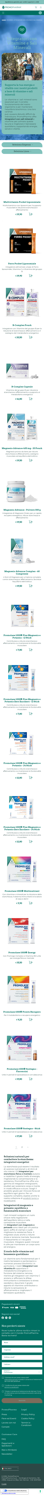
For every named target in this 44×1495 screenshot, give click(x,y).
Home (4, 20)
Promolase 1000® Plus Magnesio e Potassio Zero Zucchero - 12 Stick (22, 700)
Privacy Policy (28, 1414)
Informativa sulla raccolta (9, 1493)
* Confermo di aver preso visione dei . (16, 1386)
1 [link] (16, 1147)
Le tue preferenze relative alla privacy (17, 1490)
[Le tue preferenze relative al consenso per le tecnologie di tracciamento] (40, 1491)
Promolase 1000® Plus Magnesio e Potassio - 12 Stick (22, 636)
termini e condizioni (11, 1387)
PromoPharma (13, 1476)
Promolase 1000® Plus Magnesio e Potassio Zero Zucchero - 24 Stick (22, 828)
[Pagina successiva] (27, 1147)
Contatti (6, 1427)
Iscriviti (22, 1400)
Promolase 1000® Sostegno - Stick (22, 1128)
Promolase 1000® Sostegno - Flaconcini (22, 1070)
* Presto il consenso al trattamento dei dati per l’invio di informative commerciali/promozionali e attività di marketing (22, 1393)
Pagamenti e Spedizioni (8, 1444)
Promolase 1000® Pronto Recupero (22, 1012)
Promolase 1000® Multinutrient (22, 891)
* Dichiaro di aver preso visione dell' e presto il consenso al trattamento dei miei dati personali (23, 1379)
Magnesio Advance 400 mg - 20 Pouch (22, 448)
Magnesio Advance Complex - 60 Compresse (22, 572)
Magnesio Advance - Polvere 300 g (22, 510)
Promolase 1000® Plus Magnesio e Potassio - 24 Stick (22, 764)
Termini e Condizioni (26, 1424)
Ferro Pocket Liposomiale (22, 264)
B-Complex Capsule (22, 387)
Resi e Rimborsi (9, 1450)
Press (4, 1414)
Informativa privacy (11, 1379)
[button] (36, 7)
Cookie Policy (27, 1418)
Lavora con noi (9, 1423)
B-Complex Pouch (22, 325)
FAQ (4, 1439)
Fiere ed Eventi (9, 1418)
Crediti (4, 1484)
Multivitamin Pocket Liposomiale (22, 202)
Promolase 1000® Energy (22, 952)
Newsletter (7, 1454)
